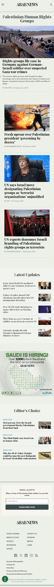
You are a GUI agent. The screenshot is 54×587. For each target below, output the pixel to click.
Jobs (29, 545)
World (10, 541)
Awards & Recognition (15, 561)
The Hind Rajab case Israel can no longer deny (18, 439)
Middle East (7, 420)
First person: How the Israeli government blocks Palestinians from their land (19, 425)
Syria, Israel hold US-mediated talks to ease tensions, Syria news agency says (19, 286)
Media (30, 541)
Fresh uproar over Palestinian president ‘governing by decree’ (26, 138)
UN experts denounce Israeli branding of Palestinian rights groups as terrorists (25, 243)
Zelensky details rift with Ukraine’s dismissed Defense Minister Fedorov (17, 333)
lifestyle (32, 534)
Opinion (31, 537)
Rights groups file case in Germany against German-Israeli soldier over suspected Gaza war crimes (25, 66)
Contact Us (11, 565)
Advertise (10, 568)
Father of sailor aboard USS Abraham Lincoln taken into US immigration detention (18, 298)
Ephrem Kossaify (14, 252)
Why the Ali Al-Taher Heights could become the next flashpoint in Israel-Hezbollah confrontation (19, 456)
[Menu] (3, 4)
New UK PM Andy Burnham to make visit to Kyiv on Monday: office (17, 309)
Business (11, 545)
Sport (10, 549)
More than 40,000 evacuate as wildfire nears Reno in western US (19, 320)
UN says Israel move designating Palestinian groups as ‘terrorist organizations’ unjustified (24, 191)
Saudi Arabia (13, 534)
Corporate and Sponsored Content (19, 574)
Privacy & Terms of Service (17, 571)
